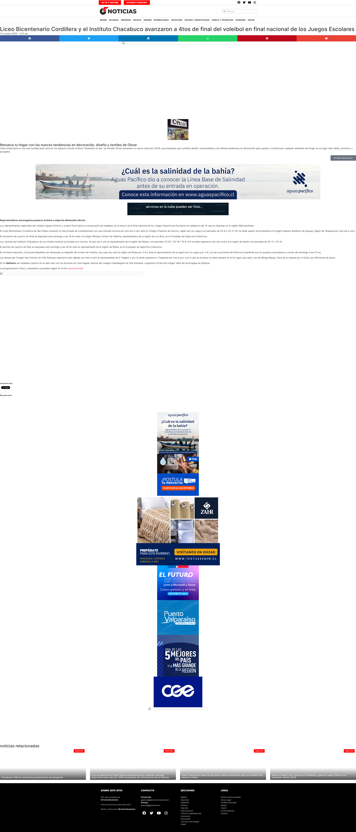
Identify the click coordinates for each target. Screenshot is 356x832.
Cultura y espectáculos (196, 20)
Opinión (148, 20)
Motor (251, 20)
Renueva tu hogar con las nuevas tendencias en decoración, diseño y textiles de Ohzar (68, 145)
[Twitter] (244, 2)
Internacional (161, 20)
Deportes (126, 20)
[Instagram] (254, 2)
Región (103, 20)
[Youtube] (249, 2)
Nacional (114, 20)
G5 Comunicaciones (109, 800)
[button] (29, 38)
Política (137, 20)
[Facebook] (238, 2)
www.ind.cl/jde (75, 268)
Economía (241, 20)
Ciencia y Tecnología (222, 20)
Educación (176, 20)
